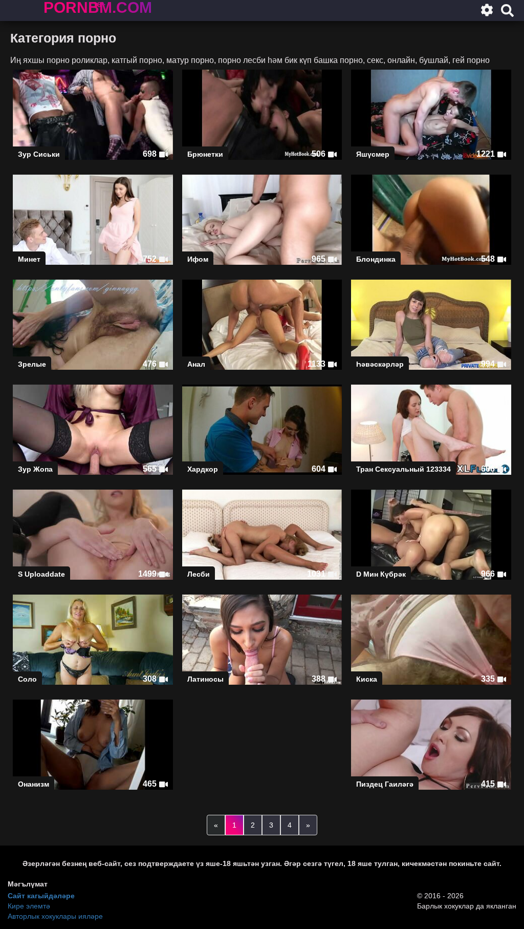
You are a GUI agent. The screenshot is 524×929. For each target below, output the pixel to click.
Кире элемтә (29, 906)
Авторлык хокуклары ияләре (55, 916)
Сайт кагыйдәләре (41, 896)
